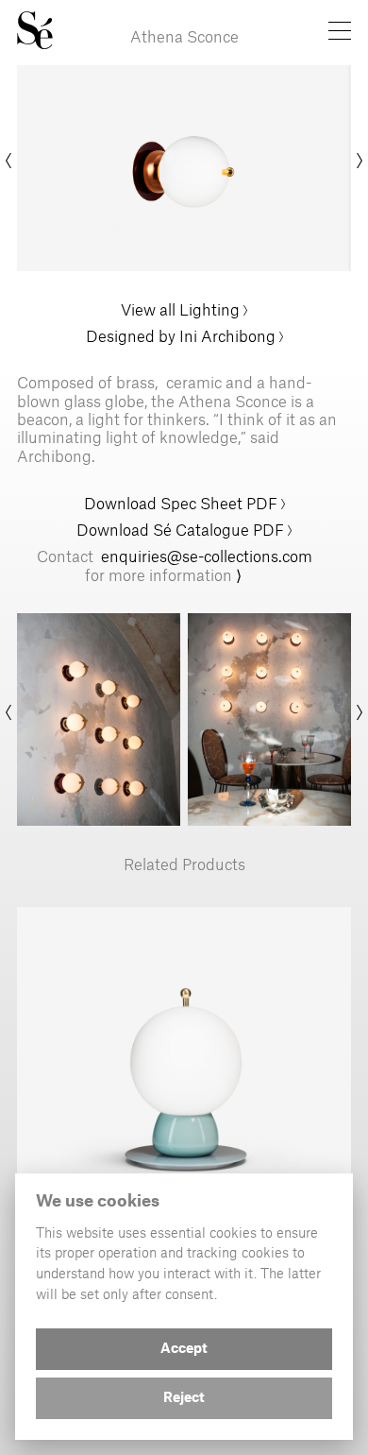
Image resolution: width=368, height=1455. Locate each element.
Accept (184, 1349)
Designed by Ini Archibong (181, 335)
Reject (184, 1398)
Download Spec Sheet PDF (182, 502)
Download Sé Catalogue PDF (180, 529)
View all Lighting (180, 309)
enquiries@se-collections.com (206, 555)
